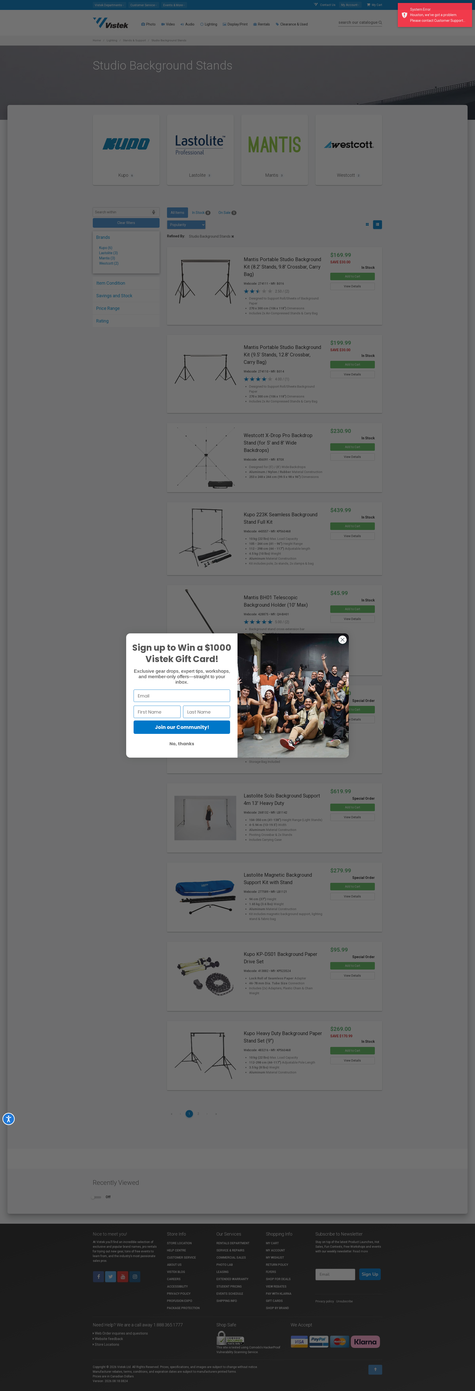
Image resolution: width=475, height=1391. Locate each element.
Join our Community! (182, 727)
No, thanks (181, 744)
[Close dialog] (342, 639)
